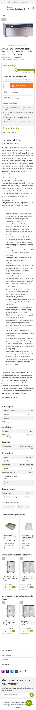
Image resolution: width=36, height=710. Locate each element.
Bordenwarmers (8, 507)
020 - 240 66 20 (27, 109)
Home (4, 15)
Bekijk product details (10, 103)
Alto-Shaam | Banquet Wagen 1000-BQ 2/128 (10, 578)
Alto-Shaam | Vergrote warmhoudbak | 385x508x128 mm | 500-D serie (10, 537)
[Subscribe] (32, 695)
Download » (27, 461)
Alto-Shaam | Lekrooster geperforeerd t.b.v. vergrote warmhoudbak (28, 538)
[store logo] (16, 8)
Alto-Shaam (18, 54)
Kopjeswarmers (23, 507)
